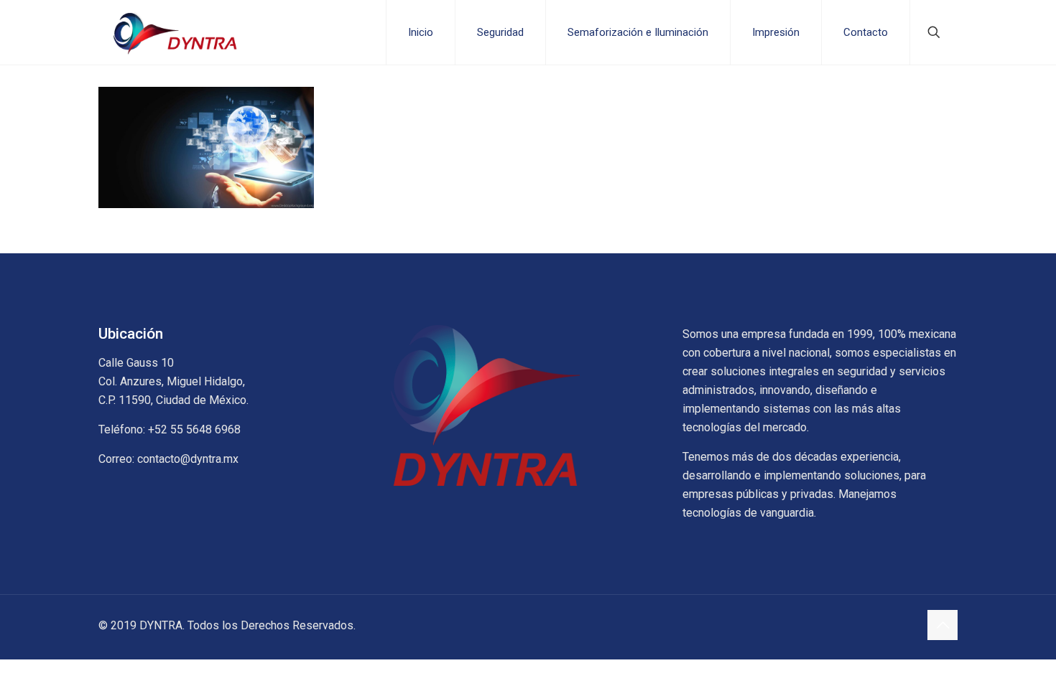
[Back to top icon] (942, 625)
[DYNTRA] (176, 32)
